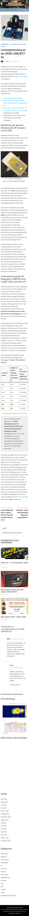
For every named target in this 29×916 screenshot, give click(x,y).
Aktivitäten (4, 854)
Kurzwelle (15, 44)
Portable (3, 881)
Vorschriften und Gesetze (8, 895)
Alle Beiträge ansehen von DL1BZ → (12, 533)
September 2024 (6, 817)
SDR (2, 886)
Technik (3, 46)
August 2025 (4, 802)
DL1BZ (7, 61)
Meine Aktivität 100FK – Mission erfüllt (13, 617)
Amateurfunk (4, 44)
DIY (10, 44)
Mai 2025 (3, 808)
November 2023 (5, 841)
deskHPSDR (4, 863)
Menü (25, 10)
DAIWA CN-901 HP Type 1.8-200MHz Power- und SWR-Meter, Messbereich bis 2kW (15, 103)
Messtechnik (22, 44)
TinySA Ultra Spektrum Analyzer (12, 98)
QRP (2, 883)
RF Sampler (6, 179)
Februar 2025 (5, 811)
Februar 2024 (5, 838)
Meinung (3, 872)
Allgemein (4, 857)
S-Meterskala (22, 497)
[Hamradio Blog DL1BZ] (14, 4)
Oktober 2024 (5, 814)
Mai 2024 (3, 829)
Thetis (3, 892)
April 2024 (4, 832)
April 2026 (4, 799)
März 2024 (4, 835)
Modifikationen (5, 878)
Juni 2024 (4, 826)
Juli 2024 (3, 823)
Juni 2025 (4, 805)
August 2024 (4, 820)
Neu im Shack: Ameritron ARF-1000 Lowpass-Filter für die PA (12, 591)
